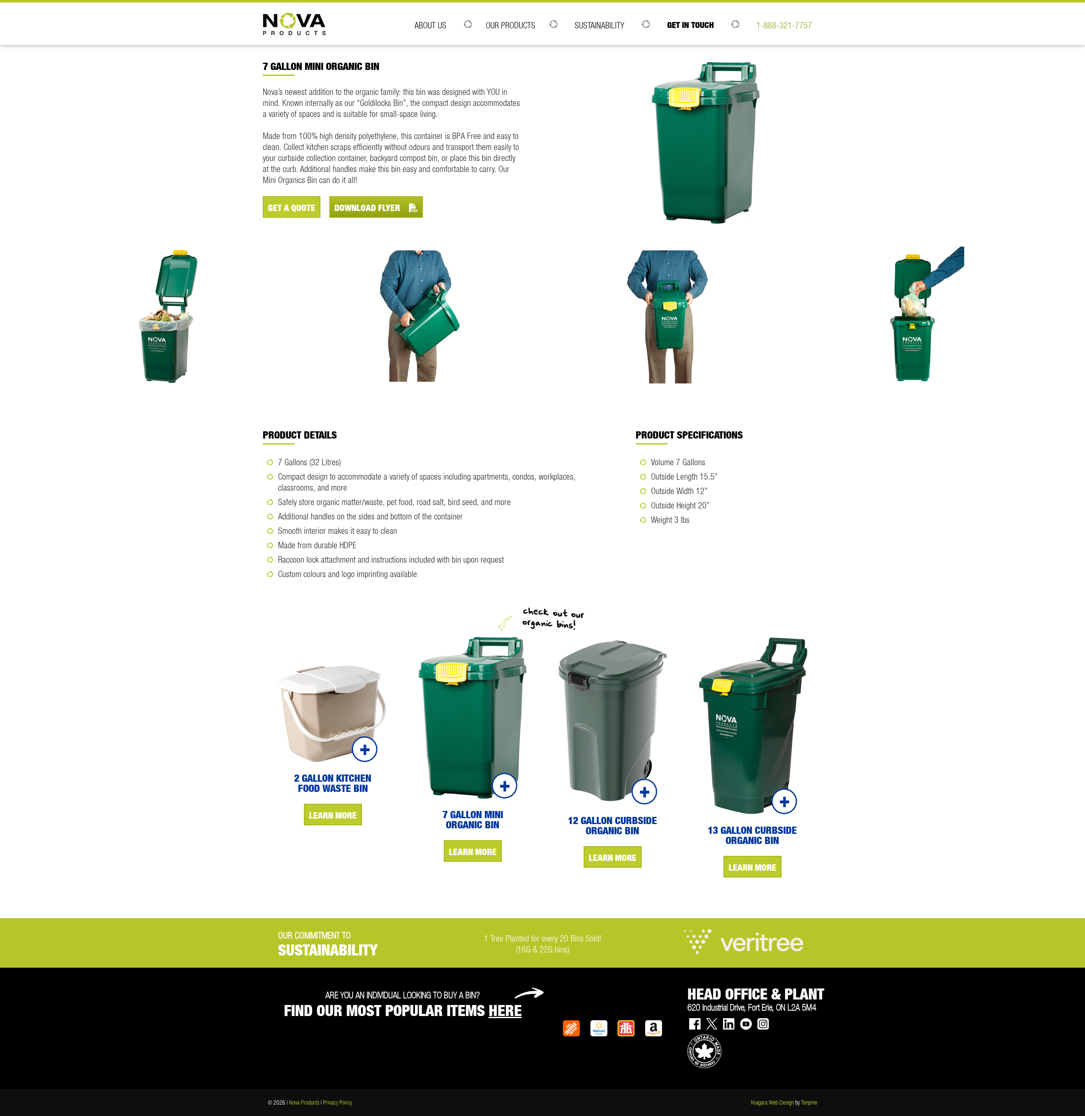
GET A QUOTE (291, 208)
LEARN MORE (333, 815)
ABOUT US (430, 25)
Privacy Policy (337, 1102)
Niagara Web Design (772, 1102)
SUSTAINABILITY (599, 25)
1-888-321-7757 (784, 25)
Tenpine (809, 1102)
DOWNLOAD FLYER (368, 208)
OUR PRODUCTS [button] (510, 25)
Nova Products (304, 1102)
